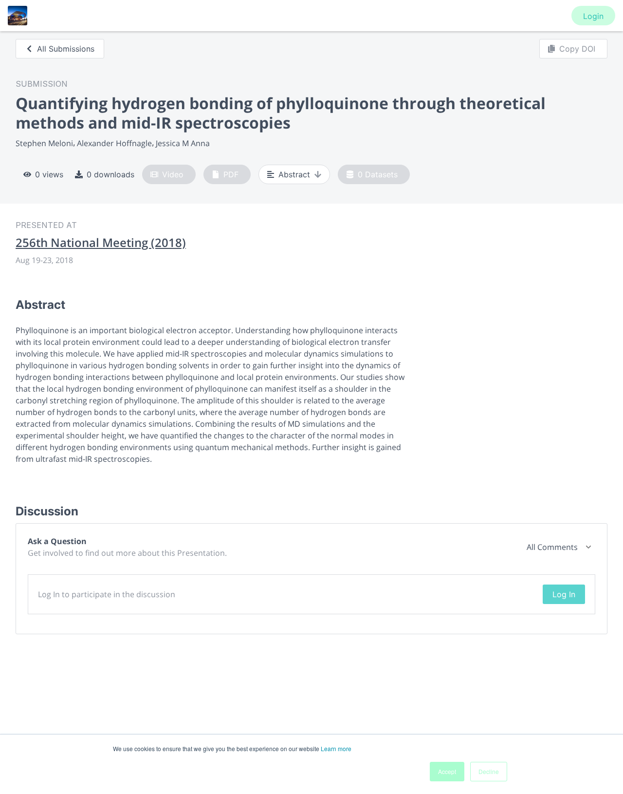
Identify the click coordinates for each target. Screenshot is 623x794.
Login (593, 16)
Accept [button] (447, 771)
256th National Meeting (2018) (101, 242)
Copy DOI (577, 49)
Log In (563, 594)
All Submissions (65, 49)
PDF (230, 174)
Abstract (294, 174)
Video (172, 174)
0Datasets (378, 174)
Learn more (336, 748)
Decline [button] (488, 771)
